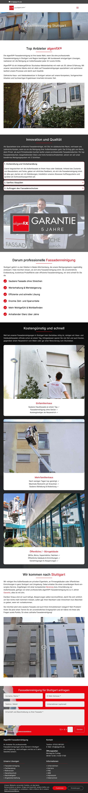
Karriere (51, 768)
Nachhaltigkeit (10, 775)
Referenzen (9, 771)
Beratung (50, 587)
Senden (80, 729)
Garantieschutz (10, 773)
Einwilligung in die (19, 731)
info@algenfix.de (58, 747)
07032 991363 (58, 744)
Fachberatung (10, 768)
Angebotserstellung (12, 778)
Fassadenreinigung (12, 766)
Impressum (52, 775)
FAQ (49, 771)
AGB (49, 773)
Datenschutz (52, 778)
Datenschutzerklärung (24, 731)
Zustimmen (60, 788)
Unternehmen (53, 766)
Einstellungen (75, 788)
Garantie (7, 592)
